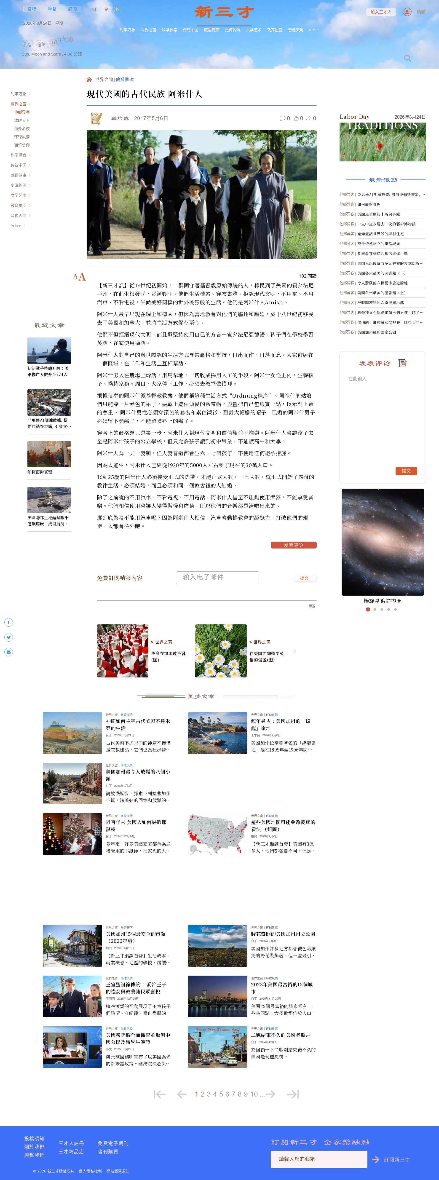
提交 (304, 578)
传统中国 (190, 30)
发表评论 (294, 546)
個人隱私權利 (90, 1171)
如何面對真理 (39, 472)
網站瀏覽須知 (118, 1171)
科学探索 (169, 30)
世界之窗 (148, 30)
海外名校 (22, 129)
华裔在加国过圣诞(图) (168, 656)
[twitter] (8, 637)
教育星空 (275, 30)
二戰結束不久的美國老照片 (281, 1034)
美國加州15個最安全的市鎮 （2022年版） (136, 937)
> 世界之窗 (161, 642)
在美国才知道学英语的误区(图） (266, 656)
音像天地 (296, 30)
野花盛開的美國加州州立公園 (283, 933)
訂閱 (72, 9)
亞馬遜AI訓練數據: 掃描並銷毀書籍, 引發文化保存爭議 (49, 423)
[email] (8, 652)
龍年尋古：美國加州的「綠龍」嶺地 (281, 724)
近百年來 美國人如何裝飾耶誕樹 (136, 825)
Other (314, 30)
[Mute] (68, 39)
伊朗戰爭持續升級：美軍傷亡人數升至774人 (48, 371)
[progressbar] (80, 39)
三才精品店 (71, 1151)
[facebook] (8, 622)
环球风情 (22, 137)
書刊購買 (108, 1151)
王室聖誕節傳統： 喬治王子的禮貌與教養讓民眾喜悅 (136, 988)
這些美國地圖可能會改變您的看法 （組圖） (283, 825)
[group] (54, 48)
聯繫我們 (34, 1155)
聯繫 (52, 9)
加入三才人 (381, 12)
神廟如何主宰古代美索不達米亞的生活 (138, 724)
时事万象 (127, 30)
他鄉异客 (22, 112)
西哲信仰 (22, 145)
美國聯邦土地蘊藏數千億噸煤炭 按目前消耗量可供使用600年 (48, 520)
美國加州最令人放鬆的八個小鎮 (138, 775)
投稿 (32, 9)
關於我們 (34, 1146)
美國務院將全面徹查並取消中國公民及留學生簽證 (138, 1038)
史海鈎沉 (233, 30)
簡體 (421, 12)
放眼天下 (22, 120)
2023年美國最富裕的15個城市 (282, 988)
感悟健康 (212, 30)
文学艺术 (254, 30)
